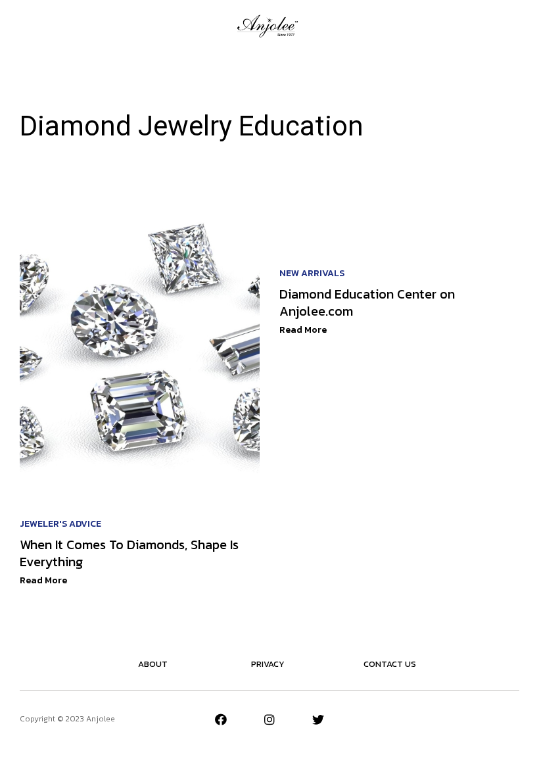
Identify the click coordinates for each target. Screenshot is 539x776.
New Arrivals (311, 273)
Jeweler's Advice (60, 524)
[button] (25, 25)
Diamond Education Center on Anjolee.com (367, 302)
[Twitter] (318, 719)
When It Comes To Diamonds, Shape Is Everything (129, 553)
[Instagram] (269, 719)
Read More (43, 580)
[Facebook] (221, 719)
